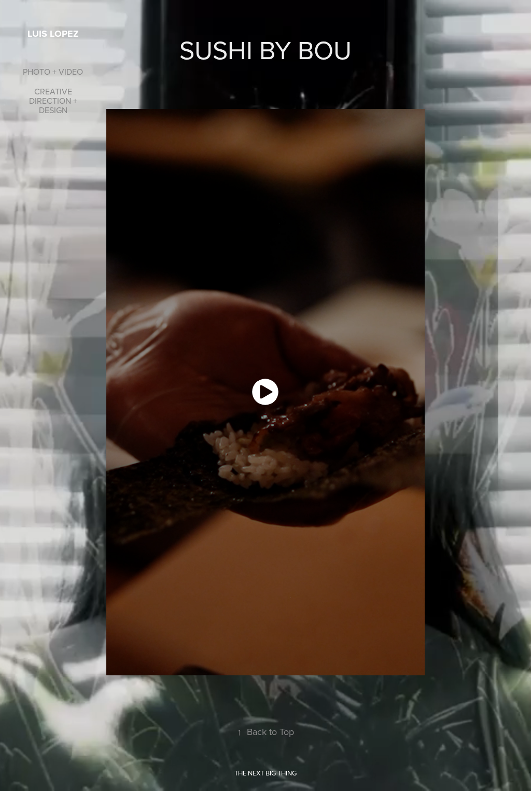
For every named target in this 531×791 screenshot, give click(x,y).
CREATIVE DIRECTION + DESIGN (53, 101)
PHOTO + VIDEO (53, 71)
